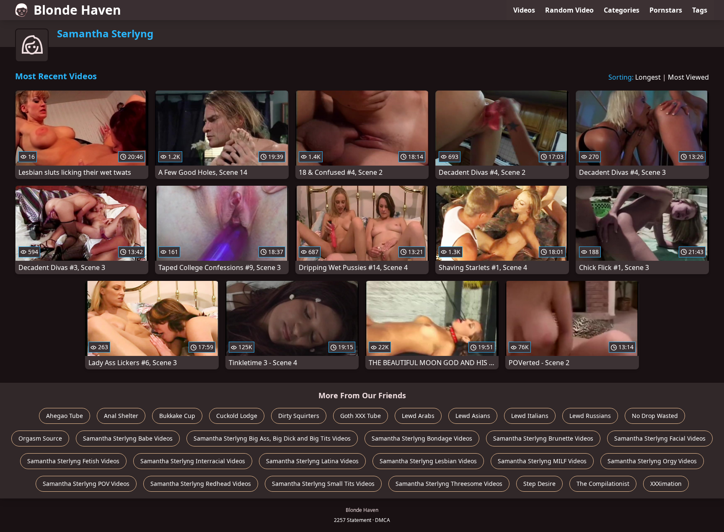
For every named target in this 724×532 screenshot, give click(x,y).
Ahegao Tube (64, 416)
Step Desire (539, 484)
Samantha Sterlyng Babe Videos (128, 438)
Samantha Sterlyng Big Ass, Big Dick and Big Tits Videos (272, 438)
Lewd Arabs (418, 416)
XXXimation (666, 484)
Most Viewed (688, 77)
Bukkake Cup (177, 416)
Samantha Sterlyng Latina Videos (312, 461)
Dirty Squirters (298, 416)
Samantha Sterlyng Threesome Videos (449, 484)
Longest (648, 77)
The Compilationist (603, 484)
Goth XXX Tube (360, 416)
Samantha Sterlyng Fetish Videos (73, 461)
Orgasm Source (40, 438)
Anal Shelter (121, 416)
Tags (699, 10)
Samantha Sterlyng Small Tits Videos (323, 484)
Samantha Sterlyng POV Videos (86, 484)
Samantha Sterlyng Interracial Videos (192, 461)
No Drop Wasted (655, 416)
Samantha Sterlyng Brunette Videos (543, 438)
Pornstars (665, 10)
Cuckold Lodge (236, 416)
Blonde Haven (77, 9)
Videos (524, 10)
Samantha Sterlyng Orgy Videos (652, 461)
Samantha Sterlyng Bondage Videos (422, 438)
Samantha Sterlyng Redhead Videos (200, 484)
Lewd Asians (472, 416)
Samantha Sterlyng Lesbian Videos (428, 461)
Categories (621, 10)
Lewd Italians (529, 416)
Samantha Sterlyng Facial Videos (660, 438)
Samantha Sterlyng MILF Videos (542, 461)
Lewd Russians (590, 416)
